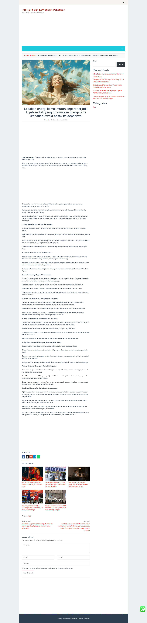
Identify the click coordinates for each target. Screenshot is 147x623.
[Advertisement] (86, 29)
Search (95, 61)
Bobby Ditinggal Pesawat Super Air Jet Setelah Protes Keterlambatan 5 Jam (78, 484)
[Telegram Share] (34, 456)
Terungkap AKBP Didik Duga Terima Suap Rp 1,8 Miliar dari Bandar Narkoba (55, 484)
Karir (29, 516)
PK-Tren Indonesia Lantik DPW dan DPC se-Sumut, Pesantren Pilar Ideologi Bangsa (55, 508)
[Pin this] (31, 456)
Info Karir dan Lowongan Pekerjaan (43, 10)
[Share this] (23, 456)
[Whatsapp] (38, 456)
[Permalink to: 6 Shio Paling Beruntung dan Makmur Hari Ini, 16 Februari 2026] (32, 474)
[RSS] (123, 2)
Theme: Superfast (84, 619)
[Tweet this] (27, 456)
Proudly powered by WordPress (67, 619)
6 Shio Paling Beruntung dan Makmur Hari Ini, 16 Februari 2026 (32, 484)
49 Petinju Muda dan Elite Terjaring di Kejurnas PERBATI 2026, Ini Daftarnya (32, 508)
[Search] (122, 48)
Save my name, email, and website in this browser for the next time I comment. (48, 568)
